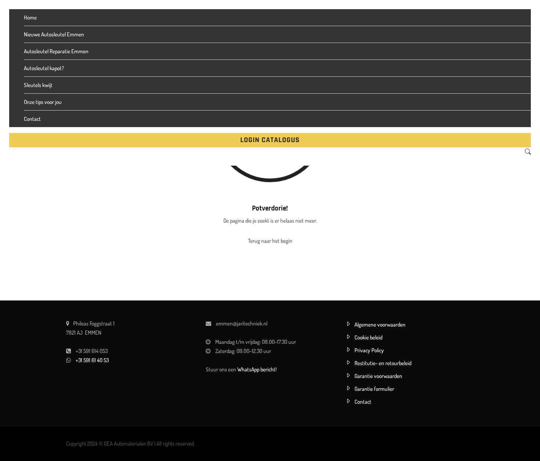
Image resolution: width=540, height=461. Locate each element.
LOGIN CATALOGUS (270, 140)
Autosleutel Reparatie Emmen (56, 51)
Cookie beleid (368, 337)
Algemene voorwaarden (380, 324)
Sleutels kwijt (38, 85)
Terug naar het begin (270, 240)
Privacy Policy (369, 350)
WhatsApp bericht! (257, 369)
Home (30, 17)
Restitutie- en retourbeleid (382, 363)
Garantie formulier (374, 388)
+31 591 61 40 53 (92, 360)
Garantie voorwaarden (378, 375)
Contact (32, 118)
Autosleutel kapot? (44, 68)
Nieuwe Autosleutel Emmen (54, 34)
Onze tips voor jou (43, 101)
